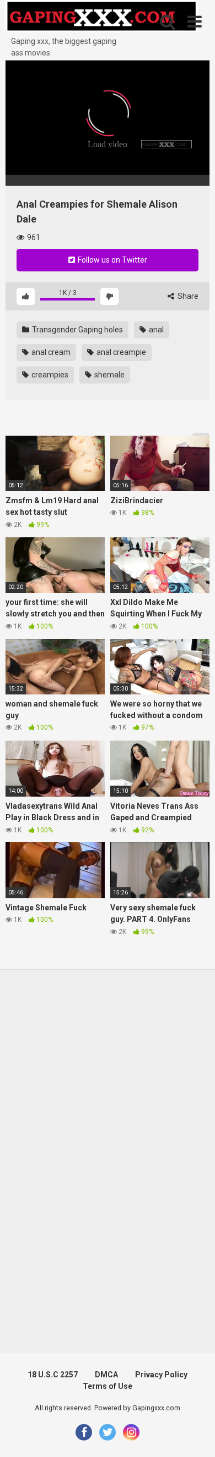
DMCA (106, 1374)
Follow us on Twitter (111, 259)
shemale (109, 374)
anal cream (50, 352)
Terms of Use (107, 1386)
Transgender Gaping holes (76, 329)
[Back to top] (194, 1434)
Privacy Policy (161, 1374)
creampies (49, 374)
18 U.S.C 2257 (53, 1374)
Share (187, 296)
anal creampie (120, 352)
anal (155, 329)
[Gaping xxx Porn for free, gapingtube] (102, 18)
